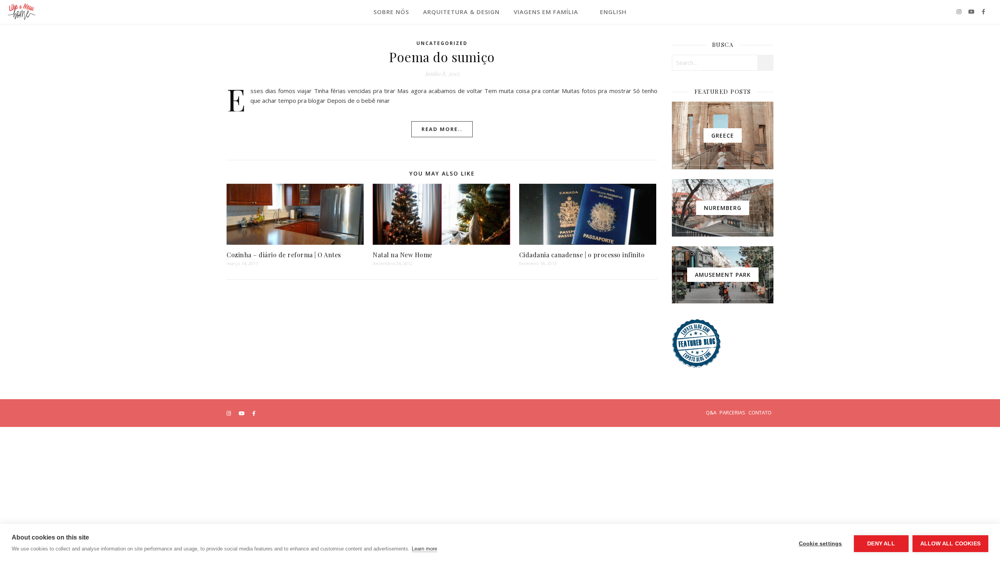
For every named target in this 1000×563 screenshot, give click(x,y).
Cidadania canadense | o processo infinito (582, 255)
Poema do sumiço (442, 56)
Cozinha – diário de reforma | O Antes (284, 255)
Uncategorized (442, 43)
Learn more (424, 549)
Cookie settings (820, 544)
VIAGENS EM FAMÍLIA (546, 12)
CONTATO (759, 412)
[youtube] (972, 11)
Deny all (881, 544)
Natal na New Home (402, 255)
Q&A (711, 412)
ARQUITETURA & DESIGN (461, 12)
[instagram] (960, 11)
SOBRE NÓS (391, 12)
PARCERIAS (732, 412)
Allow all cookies (950, 544)
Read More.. (441, 129)
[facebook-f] (983, 11)
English (613, 12)
